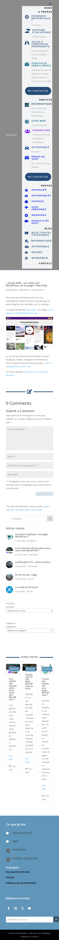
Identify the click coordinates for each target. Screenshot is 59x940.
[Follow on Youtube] (29, 908)
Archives (10, 607)
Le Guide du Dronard (26, 587)
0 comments (38, 289)
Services (45, 99)
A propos (45, 11)
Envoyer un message (16, 890)
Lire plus (11, 757)
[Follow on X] (22, 908)
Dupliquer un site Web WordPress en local (29, 719)
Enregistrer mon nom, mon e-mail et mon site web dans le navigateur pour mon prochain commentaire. (29, 485)
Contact (45, 263)
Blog (48, 228)
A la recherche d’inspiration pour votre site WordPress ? (33, 549)
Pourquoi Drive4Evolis (18, 871)
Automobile (32, 566)
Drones (31, 579)
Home (48, 7)
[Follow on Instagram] (15, 908)
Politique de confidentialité (21, 882)
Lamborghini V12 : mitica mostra (32, 562)
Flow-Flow (31, 309)
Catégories (11, 626)
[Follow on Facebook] (9, 908)
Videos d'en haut (40, 221)
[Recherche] (50, 518)
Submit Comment (44, 494)
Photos (46, 185)
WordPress (24, 289)
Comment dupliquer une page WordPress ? (31, 535)
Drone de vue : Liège (26, 574)
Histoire (10, 877)
